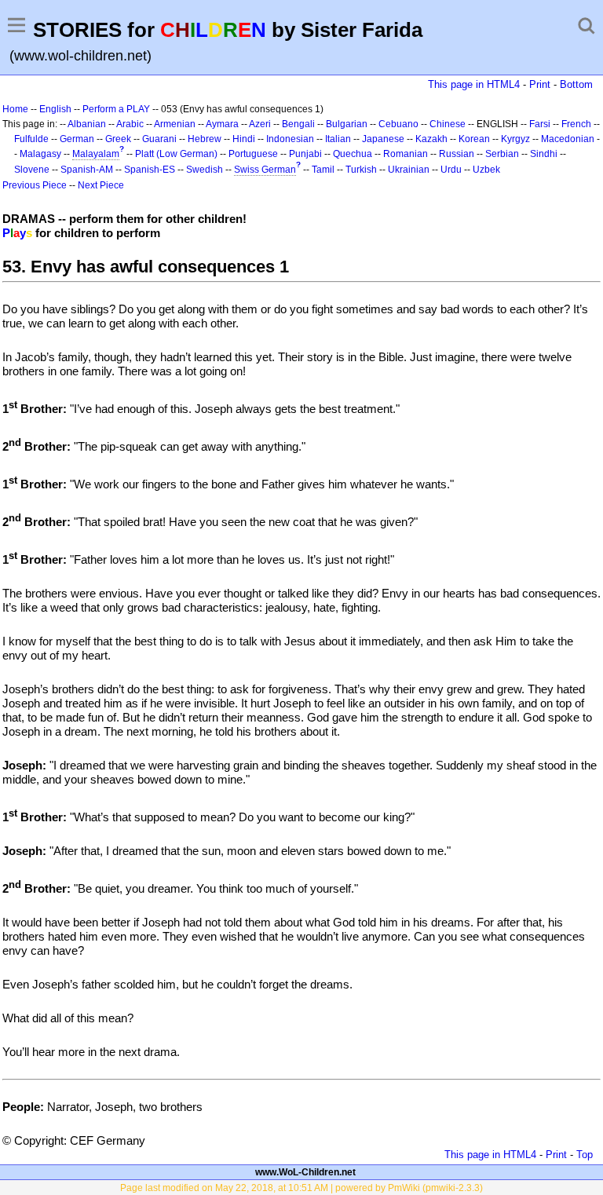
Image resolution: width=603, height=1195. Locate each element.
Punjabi (305, 153)
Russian (456, 153)
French (576, 124)
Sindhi (543, 153)
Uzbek (486, 169)
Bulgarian (346, 124)
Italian (338, 138)
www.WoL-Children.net (305, 1172)
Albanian (87, 124)
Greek (118, 138)
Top (584, 1154)
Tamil (323, 169)
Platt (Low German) (176, 153)
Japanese (383, 138)
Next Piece (101, 185)
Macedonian (567, 138)
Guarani (159, 138)
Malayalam (95, 153)
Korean (474, 138)
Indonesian (290, 138)
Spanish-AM (86, 169)
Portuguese (253, 153)
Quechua (352, 153)
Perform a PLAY (116, 109)
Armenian (175, 124)
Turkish (361, 169)
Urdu (451, 169)
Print (539, 84)
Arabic (130, 124)
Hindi (243, 138)
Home (15, 109)
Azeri (260, 124)
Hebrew (204, 138)
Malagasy (40, 153)
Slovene (31, 169)
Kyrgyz (515, 138)
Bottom (576, 84)
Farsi (539, 124)
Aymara (222, 124)
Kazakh (431, 138)
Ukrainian (408, 169)
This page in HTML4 (474, 84)
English (55, 109)
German (77, 138)
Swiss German (265, 169)
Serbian (502, 153)
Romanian (405, 153)
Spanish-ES (149, 169)
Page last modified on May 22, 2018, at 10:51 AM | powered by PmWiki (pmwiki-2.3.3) (301, 1187)
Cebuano (398, 124)
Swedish (204, 169)
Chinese (447, 124)
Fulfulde (31, 138)
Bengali (298, 124)
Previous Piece (34, 185)
